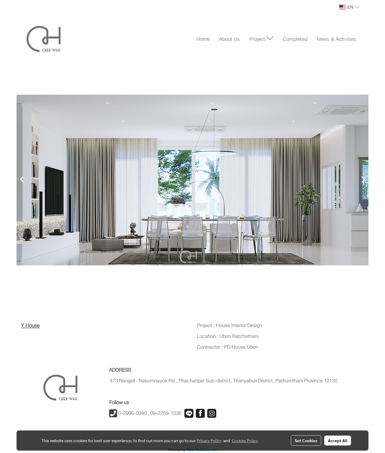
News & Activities (336, 38)
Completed (295, 38)
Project (257, 38)
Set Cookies (306, 440)
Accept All (337, 440)
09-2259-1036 (165, 413)
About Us (229, 38)
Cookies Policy (245, 440)
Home (203, 38)
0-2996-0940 (132, 413)
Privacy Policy (209, 440)
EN (350, 7)
